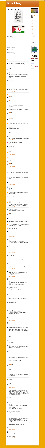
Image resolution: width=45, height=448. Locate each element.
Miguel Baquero (10, 201)
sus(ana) (9, 68)
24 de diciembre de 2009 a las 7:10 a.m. (12, 437)
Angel (9, 93)
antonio (9, 160)
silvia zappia (10, 112)
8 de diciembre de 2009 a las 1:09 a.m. (12, 154)
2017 (32, 26)
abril (32, 41)
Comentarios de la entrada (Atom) (12, 440)
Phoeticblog (14, 3)
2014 (32, 28)
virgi (34, 15)
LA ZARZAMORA (10, 127)
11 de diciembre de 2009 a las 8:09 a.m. (12, 268)
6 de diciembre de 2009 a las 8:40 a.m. (12, 82)
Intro (9, 378)
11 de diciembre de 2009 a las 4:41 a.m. (12, 236)
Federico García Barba (11, 208)
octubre (33, 37)
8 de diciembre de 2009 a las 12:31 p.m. (12, 180)
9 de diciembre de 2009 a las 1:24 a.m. (12, 184)
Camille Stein (10, 96)
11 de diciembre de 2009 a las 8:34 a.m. (12, 276)
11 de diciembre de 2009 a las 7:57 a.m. (12, 252)
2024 (32, 21)
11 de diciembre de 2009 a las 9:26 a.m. (12, 299)
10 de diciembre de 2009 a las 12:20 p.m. (12, 206)
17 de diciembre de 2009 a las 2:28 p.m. (12, 429)
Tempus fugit (10, 163)
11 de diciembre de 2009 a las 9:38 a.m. (12, 314)
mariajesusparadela (10, 88)
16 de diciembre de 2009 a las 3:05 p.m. (12, 387)
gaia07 (9, 100)
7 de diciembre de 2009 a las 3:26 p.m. (12, 139)
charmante (10, 217)
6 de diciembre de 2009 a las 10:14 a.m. (12, 94)
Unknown (9, 151)
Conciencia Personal (10, 118)
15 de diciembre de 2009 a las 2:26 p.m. (12, 376)
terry (9, 339)
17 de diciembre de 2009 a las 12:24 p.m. (12, 425)
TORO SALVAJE (10, 62)
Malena (9, 213)
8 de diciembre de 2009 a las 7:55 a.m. (12, 166)
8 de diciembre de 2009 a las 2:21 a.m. (12, 158)
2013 (32, 29)
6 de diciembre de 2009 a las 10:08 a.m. (12, 91)
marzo (32, 42)
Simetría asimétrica (33, 35)
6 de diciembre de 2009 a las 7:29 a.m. (12, 60)
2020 (32, 24)
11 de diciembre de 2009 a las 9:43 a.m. (12, 320)
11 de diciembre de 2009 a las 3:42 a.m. (12, 229)
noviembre (33, 36)
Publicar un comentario (10, 438)
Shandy (9, 383)
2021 (32, 23)
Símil (32, 33)
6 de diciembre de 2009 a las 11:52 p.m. (12, 125)
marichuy (9, 72)
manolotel (9, 326)
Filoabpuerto (10, 171)
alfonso (9, 270)
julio (32, 39)
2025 (32, 20)
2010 (32, 31)
